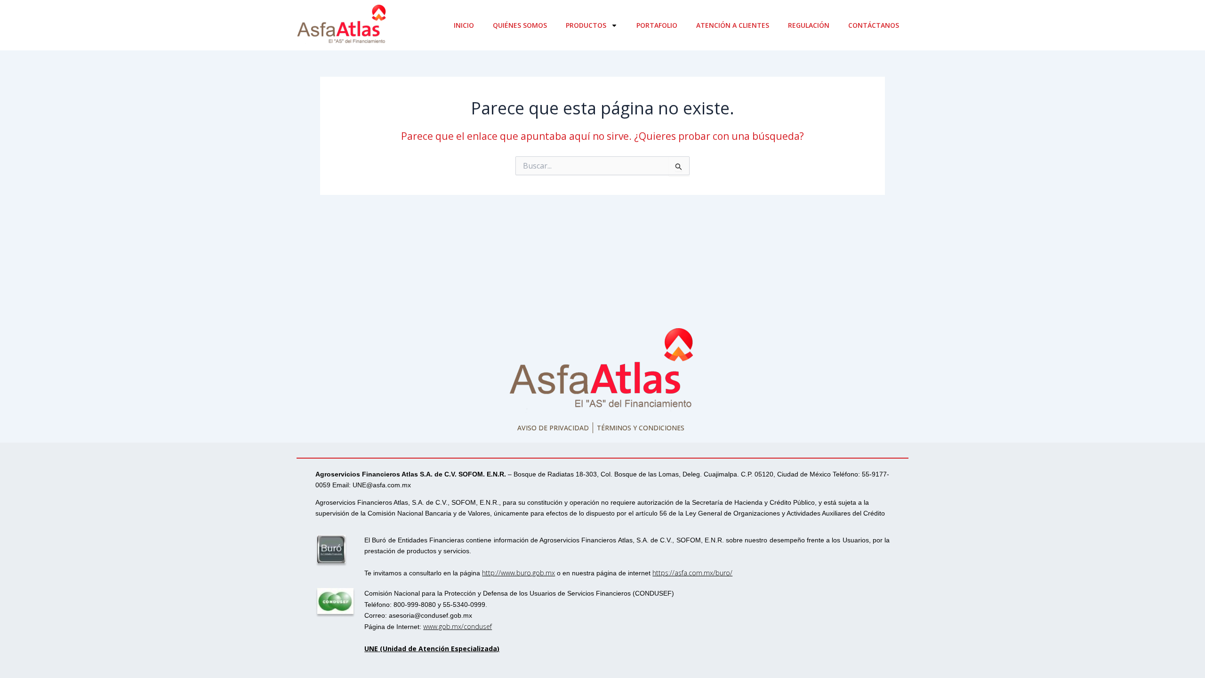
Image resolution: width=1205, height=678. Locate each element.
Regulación (808, 25)
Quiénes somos (520, 25)
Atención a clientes (732, 25)
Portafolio (656, 25)
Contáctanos (873, 25)
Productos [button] (586, 25)
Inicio (464, 25)
